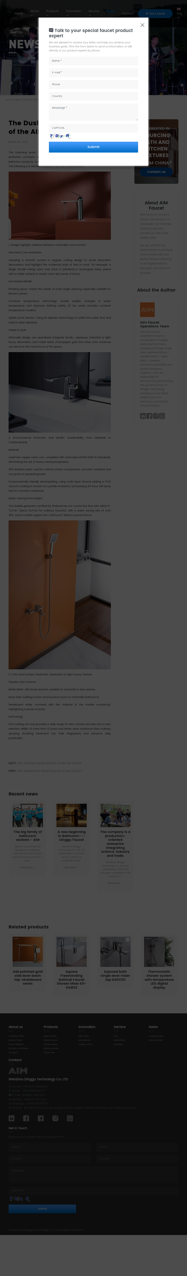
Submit (93, 147)
